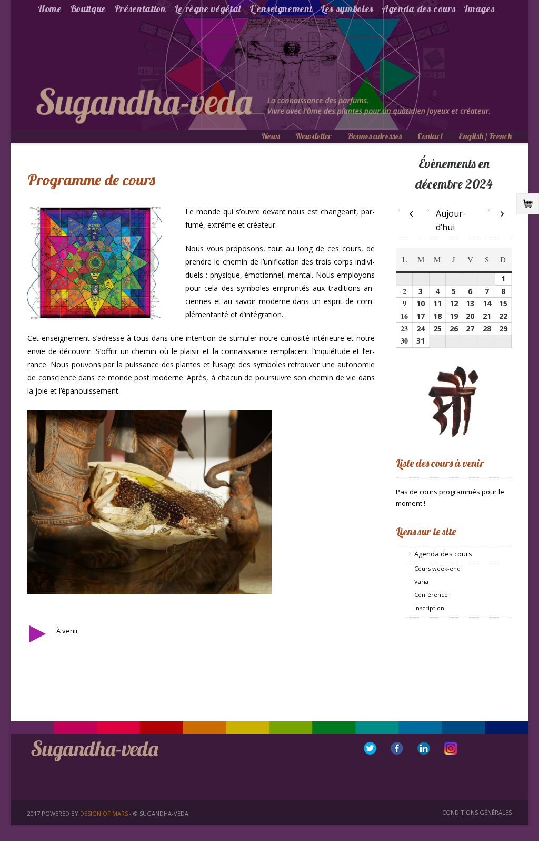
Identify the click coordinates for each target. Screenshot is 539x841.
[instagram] (450, 748)
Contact (430, 136)
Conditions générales (477, 812)
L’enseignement (281, 9)
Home (50, 9)
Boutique (88, 9)
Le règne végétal (208, 9)
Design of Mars (104, 813)
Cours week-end (437, 568)
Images (479, 9)
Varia (421, 581)
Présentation (140, 9)
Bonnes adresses (374, 136)
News (271, 136)
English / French (485, 136)
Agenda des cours (419, 9)
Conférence (431, 595)
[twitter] (370, 748)
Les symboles (347, 9)
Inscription (429, 608)
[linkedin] (424, 748)
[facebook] (397, 748)
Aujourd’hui (451, 220)
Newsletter (314, 136)
